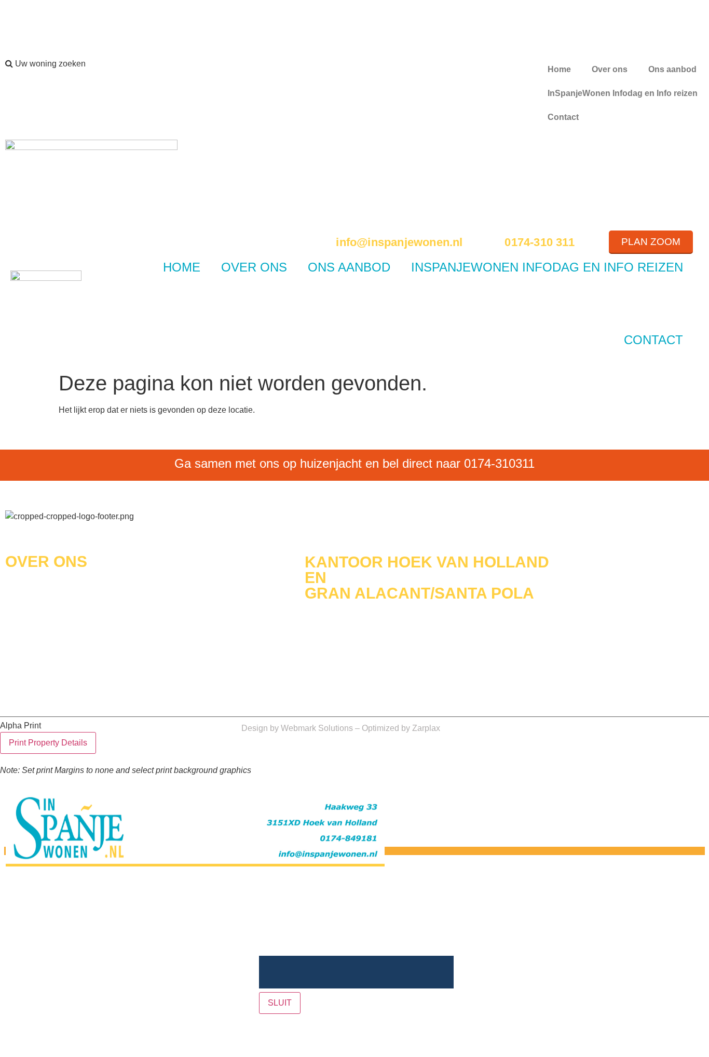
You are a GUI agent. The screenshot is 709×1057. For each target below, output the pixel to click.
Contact (563, 117)
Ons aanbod (672, 69)
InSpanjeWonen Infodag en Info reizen (623, 93)
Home (559, 69)
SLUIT (280, 1002)
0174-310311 (499, 463)
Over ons (610, 69)
